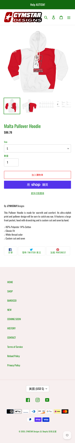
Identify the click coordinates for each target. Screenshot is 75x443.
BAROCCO (12, 300)
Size (5, 141)
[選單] (69, 17)
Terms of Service (15, 347)
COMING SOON (14, 319)
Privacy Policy (13, 365)
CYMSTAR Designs (32, 431)
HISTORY (11, 328)
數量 (6, 155)
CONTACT (11, 337)
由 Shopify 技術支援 (48, 431)
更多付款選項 (37, 193)
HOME (10, 282)
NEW (9, 310)
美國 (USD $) (36, 388)
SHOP (10, 291)
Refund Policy (13, 356)
